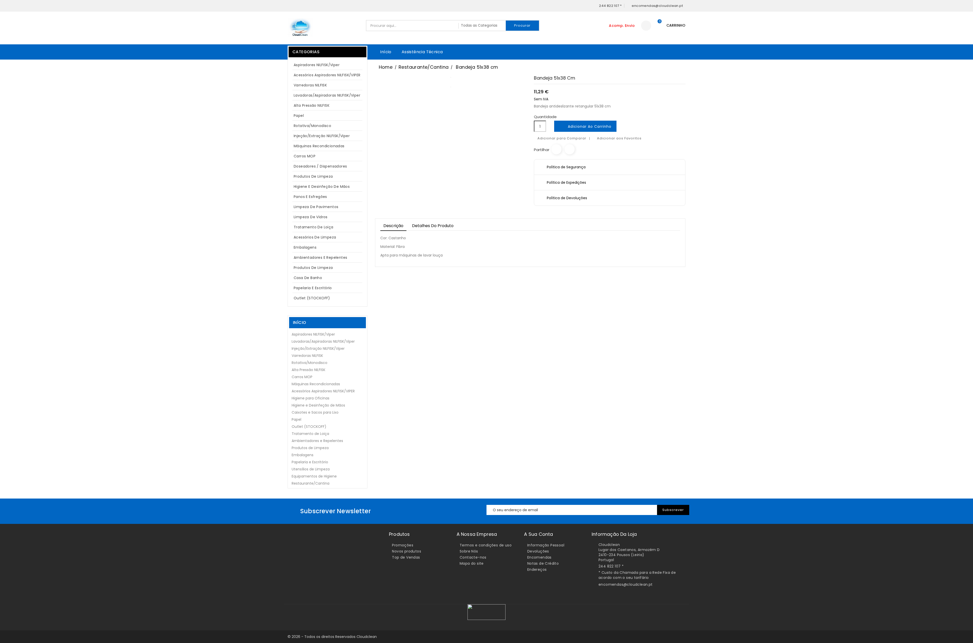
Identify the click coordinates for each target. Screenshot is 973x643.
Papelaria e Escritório (313, 287)
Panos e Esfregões (310, 196)
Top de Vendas (406, 557)
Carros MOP (304, 156)
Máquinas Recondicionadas (319, 146)
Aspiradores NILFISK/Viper (327, 64)
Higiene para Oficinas (310, 398)
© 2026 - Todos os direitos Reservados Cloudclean (332, 636)
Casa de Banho (308, 277)
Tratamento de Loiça (313, 227)
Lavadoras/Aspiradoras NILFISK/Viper (327, 95)
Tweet (570, 149)
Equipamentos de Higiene (314, 476)
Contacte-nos (473, 557)
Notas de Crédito (543, 563)
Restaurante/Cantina (310, 483)
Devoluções (538, 551)
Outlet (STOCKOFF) (312, 298)
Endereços (537, 569)
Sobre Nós (469, 551)
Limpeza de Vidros (311, 216)
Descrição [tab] (393, 226)
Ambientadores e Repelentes (320, 257)
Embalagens (305, 247)
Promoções (402, 545)
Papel (327, 115)
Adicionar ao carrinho (586, 126)
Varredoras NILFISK (310, 85)
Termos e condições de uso (486, 545)
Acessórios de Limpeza (315, 237)
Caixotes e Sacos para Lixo (315, 412)
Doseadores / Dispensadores (320, 166)
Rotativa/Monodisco (312, 125)
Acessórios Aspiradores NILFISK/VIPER (327, 75)
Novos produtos (406, 551)
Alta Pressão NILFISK (327, 105)
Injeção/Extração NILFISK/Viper (322, 135)
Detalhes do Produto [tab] (433, 226)
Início (385, 52)
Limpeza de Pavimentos (316, 206)
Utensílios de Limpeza (311, 469)
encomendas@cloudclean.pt (625, 584)
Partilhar (556, 149)
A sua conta (538, 534)
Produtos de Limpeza (327, 176)
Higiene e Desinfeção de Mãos (322, 186)
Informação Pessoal (545, 545)
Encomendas (539, 557)
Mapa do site (472, 563)
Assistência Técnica (422, 52)
